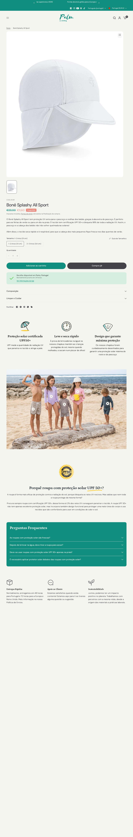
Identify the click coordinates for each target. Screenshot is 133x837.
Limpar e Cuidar (13, 298)
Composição (12, 291)
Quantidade (11, 250)
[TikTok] (84, 8)
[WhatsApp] (27, 306)
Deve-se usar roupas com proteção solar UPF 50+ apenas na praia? (41, 552)
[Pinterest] (81, 8)
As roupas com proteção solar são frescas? (30, 537)
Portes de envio (26, 214)
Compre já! (97, 265)
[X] (20, 306)
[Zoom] (120, 35)
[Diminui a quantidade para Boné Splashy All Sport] (9, 256)
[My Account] (119, 18)
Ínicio (8, 28)
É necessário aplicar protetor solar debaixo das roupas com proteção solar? (45, 559)
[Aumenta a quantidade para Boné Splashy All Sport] (17, 256)
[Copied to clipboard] (31, 306)
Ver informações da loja (25, 281)
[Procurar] (114, 18)
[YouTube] (77, 8)
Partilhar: (10, 307)
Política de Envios (14, 602)
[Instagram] (74, 8)
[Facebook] (71, 8)
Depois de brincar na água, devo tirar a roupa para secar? (36, 545)
